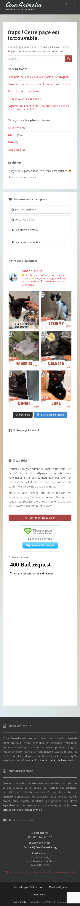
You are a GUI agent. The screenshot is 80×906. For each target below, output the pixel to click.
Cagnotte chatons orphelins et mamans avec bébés (39, 84)
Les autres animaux (26, 230)
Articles (12, 135)
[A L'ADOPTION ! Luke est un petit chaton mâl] (56, 389)
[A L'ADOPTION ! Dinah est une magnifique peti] (24, 389)
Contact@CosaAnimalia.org (40, 847)
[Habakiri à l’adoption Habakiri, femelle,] (24, 350)
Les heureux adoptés (27, 242)
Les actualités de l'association (58, 760)
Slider (11, 142)
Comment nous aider (41, 517)
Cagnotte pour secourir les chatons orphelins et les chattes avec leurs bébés (38, 107)
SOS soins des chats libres (23, 91)
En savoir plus (30, 760)
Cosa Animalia (23, 4)
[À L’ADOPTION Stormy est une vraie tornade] (56, 310)
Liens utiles (40, 894)
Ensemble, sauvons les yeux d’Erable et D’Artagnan (38, 77)
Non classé (14, 149)
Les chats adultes (25, 219)
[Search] (68, 58)
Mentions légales (58, 887)
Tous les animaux (25, 209)
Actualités (13, 128)
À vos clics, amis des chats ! (24, 98)
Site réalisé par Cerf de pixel (28, 887)
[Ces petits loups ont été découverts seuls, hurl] (24, 310)
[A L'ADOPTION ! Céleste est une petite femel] (56, 350)
